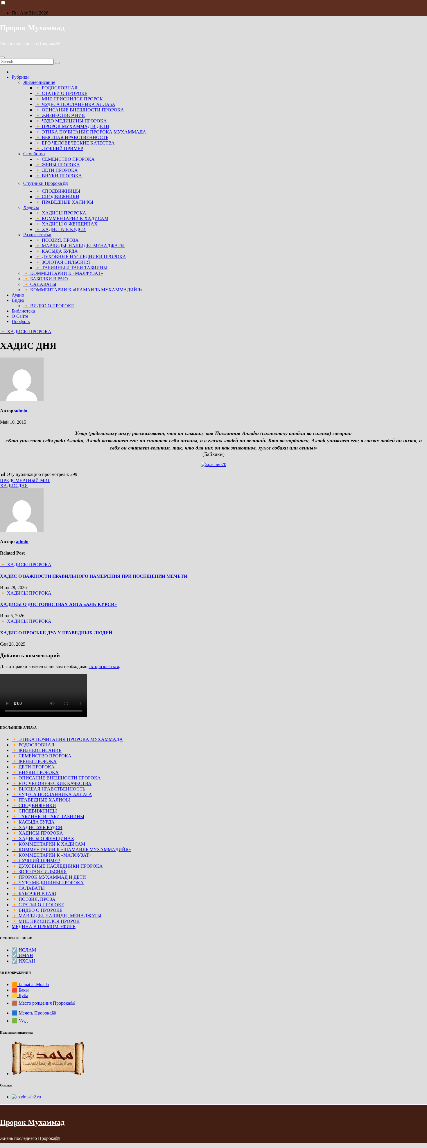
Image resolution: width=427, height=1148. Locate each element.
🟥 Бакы (20, 990)
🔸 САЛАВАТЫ (39, 284)
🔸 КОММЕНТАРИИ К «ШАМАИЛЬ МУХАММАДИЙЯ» (83, 289)
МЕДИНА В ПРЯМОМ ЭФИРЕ (44, 926)
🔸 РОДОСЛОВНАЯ (56, 87)
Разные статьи (37, 234)
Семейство (34, 153)
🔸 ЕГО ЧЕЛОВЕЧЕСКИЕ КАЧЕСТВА (75, 142)
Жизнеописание (39, 82)
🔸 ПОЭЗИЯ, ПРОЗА (57, 240)
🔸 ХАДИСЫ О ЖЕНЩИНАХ (66, 223)
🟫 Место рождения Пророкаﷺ (43, 1003)
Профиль (21, 321)
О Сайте (20, 316)
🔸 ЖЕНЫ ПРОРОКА (57, 164)
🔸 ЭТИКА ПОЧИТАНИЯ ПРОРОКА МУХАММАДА (90, 131)
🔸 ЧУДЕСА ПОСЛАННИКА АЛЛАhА (75, 104)
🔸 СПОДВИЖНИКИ (57, 196)
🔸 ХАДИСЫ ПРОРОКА (60, 212)
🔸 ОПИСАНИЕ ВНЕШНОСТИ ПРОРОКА (79, 109)
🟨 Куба (20, 995)
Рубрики (20, 77)
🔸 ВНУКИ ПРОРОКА (58, 175)
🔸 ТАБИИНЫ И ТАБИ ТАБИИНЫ (71, 267)
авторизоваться (104, 666)
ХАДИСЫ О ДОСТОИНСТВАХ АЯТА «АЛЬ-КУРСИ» (58, 604)
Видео (18, 300)
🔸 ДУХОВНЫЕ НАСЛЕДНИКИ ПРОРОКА (80, 256)
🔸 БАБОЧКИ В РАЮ (45, 278)
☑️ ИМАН (22, 955)
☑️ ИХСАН (23, 961)
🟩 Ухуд (20, 1020)
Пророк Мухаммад (32, 28)
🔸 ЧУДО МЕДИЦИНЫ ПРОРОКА (71, 120)
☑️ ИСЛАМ (24, 949)
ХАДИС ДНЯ (14, 485)
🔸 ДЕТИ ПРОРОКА (56, 170)
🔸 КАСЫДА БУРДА (56, 251)
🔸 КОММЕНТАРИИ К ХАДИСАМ (71, 218)
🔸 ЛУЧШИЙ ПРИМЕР (59, 148)
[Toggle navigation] (2, 57)
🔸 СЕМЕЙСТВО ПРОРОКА (65, 159)
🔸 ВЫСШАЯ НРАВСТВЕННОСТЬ (71, 137)
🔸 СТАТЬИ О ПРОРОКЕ (61, 93)
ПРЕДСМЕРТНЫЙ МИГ (25, 480)
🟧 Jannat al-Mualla (30, 984)
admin (21, 410)
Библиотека (23, 310)
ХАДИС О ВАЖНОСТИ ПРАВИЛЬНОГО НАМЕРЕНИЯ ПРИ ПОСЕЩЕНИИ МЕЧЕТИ (93, 576)
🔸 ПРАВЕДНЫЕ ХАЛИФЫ (64, 202)
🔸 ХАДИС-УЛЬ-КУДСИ (60, 229)
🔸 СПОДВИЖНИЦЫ (57, 191)
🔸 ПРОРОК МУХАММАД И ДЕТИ (72, 126)
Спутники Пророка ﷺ (45, 183)
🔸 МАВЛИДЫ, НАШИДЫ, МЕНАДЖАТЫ (80, 245)
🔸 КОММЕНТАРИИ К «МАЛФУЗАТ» (63, 273)
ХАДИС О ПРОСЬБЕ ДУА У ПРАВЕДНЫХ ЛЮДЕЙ (56, 632)
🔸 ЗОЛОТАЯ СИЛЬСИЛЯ (62, 262)
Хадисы (31, 207)
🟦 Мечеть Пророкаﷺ (34, 1012)
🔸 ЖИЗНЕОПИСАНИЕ (60, 115)
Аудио (18, 295)
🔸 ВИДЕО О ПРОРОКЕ (48, 305)
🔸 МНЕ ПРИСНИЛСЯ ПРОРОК (69, 98)
